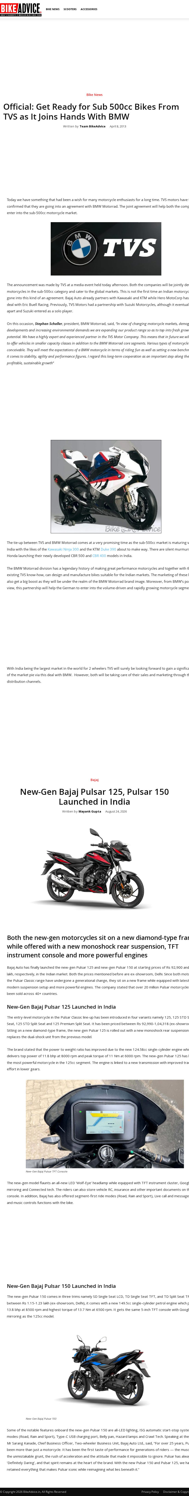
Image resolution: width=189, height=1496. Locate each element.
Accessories (89, 9)
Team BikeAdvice (93, 126)
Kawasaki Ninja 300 (63, 549)
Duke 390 (108, 549)
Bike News (52, 9)
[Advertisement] (94, 50)
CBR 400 (99, 555)
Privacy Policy (150, 1492)
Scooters (70, 9)
